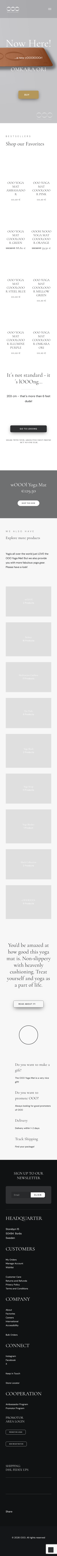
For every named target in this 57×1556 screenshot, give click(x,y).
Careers (10, 1317)
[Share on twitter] (18, 448)
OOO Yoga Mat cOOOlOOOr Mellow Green (41, 287)
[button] (49, 9)
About (9, 1309)
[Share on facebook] (12, 448)
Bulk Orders (12, 1334)
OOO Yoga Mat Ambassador (15, 188)
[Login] (35, 9)
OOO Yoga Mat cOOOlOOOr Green (16, 237)
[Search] (30, 9)
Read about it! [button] (27, 1004)
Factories (10, 1313)
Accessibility (12, 1325)
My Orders (11, 1259)
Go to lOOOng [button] (28, 429)
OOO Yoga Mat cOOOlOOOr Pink (41, 188)
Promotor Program (15, 1408)
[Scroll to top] (51, 1549)
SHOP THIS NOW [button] (28, 503)
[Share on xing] (28, 454)
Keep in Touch (13, 1373)
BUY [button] (26, 94)
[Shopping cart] (40, 9)
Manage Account (14, 1263)
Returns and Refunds (16, 1280)
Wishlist (10, 1267)
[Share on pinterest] (31, 448)
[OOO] (13, 9)
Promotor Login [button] (15, 1432)
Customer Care (13, 1276)
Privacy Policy (13, 1284)
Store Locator (12, 1383)
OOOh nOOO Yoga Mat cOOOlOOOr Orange (41, 237)
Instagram (11, 1356)
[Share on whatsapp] (45, 448)
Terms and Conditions (17, 1288)
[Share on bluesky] (22, 454)
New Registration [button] (16, 1444)
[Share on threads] (25, 448)
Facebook (11, 1360)
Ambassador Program (17, 1404)
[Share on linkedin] (38, 448)
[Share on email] (35, 454)
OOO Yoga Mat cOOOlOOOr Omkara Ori (41, 340)
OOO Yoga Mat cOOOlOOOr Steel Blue (16, 285)
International (12, 1321)
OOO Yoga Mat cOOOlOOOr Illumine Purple (16, 340)
